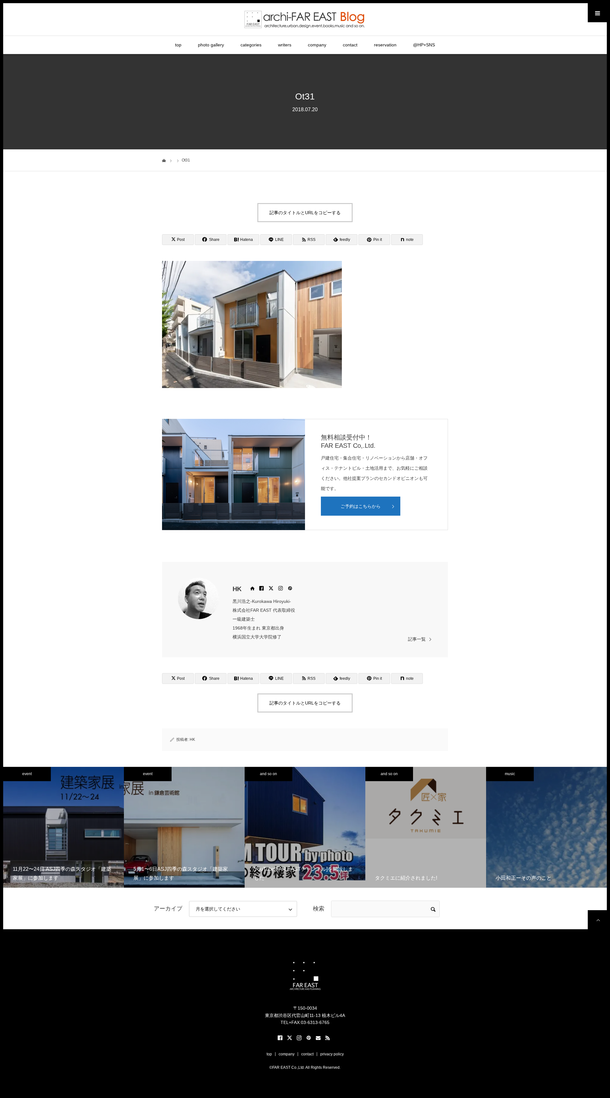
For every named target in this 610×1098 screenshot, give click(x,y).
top (178, 44)
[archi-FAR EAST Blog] (305, 19)
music (510, 774)
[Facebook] (261, 588)
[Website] (252, 588)
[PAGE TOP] (597, 919)
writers (284, 44)
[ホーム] (164, 160)
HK (237, 588)
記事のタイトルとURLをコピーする (305, 212)
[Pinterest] (290, 588)
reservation (385, 44)
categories (251, 44)
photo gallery (211, 44)
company (317, 44)
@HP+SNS (424, 44)
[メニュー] (597, 12)
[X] (271, 588)
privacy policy (332, 1054)
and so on (268, 774)
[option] (63, 827)
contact (350, 44)
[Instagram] (280, 588)
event (27, 774)
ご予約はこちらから (361, 506)
